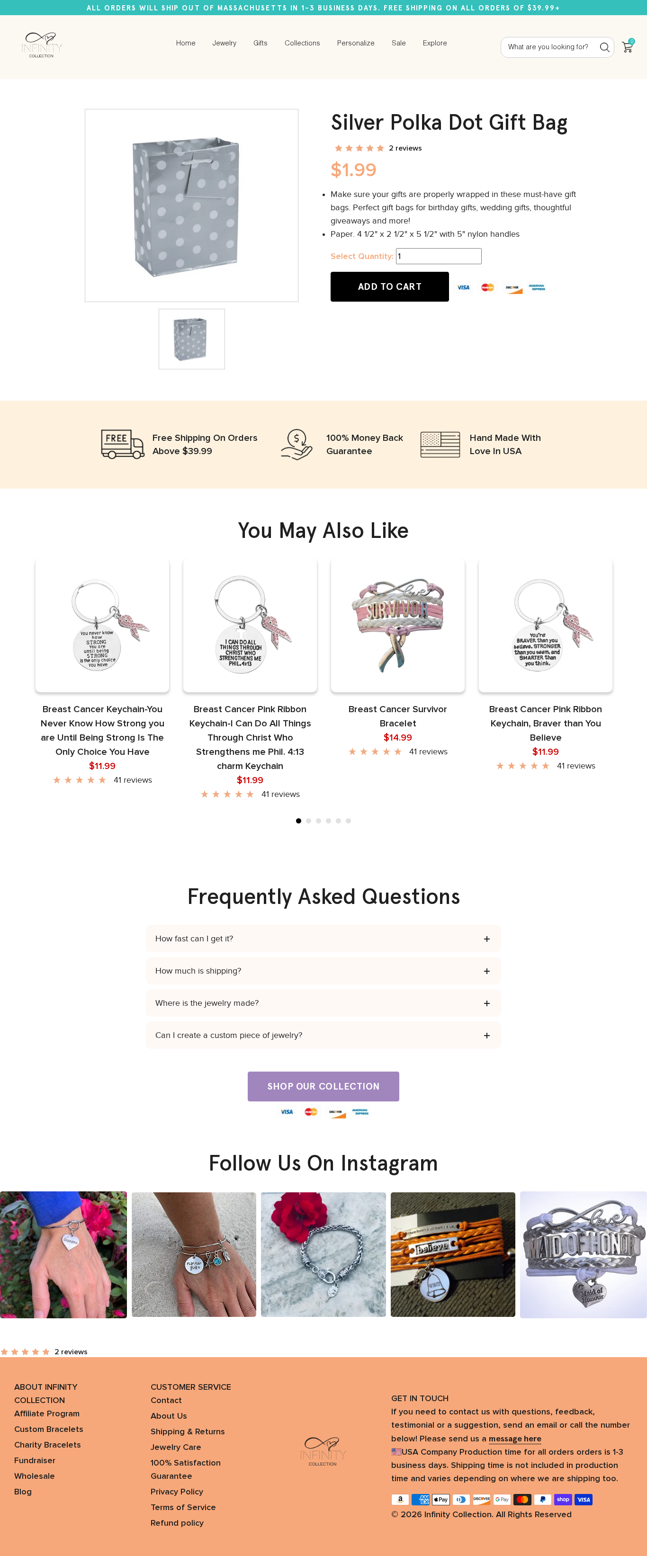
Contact (166, 1400)
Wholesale (34, 1476)
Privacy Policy (177, 1492)
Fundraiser (34, 1461)
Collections (302, 43)
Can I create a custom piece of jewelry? (228, 1035)
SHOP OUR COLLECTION (323, 1086)
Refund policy (177, 1523)
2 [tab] (308, 820)
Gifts (260, 43)
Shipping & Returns (188, 1432)
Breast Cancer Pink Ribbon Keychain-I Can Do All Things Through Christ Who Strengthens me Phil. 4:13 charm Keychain (250, 738)
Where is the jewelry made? (207, 1003)
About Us (169, 1416)
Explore (435, 43)
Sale (399, 43)
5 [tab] (338, 820)
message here (515, 1438)
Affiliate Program (47, 1414)
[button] (360, 148)
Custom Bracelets (48, 1429)
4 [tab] (328, 820)
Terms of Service (183, 1507)
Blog (23, 1492)
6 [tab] (348, 820)
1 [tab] (298, 820)
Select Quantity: (362, 256)
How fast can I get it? (194, 938)
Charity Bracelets (47, 1445)
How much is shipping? (198, 970)
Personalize (356, 43)
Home (186, 43)
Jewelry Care (176, 1447)
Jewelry (224, 43)
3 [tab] (318, 820)
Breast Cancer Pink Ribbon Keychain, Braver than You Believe (545, 723)
